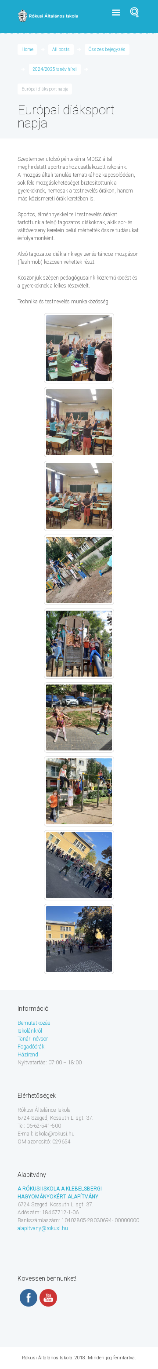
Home (27, 49)
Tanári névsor (33, 1039)
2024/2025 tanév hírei (54, 69)
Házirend (28, 1055)
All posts (61, 49)
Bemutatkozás (34, 1023)
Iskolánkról (30, 1031)
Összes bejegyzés (107, 49)
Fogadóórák (31, 1047)
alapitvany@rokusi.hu (43, 1228)
